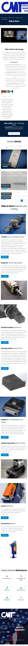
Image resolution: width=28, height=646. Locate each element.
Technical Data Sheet (14, 133)
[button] (2, 96)
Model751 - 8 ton (11, 17)
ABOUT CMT (3, 618)
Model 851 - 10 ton (19, 17)
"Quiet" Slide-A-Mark (18, 146)
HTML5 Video (22, 29)
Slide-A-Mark (11, 146)
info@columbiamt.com (5, 631)
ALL (6, 146)
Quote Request (5, 19)
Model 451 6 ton (4, 17)
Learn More (5, 276)
